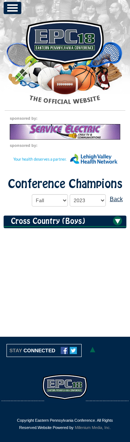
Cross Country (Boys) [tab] (48, 221)
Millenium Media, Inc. (93, 427)
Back (116, 199)
